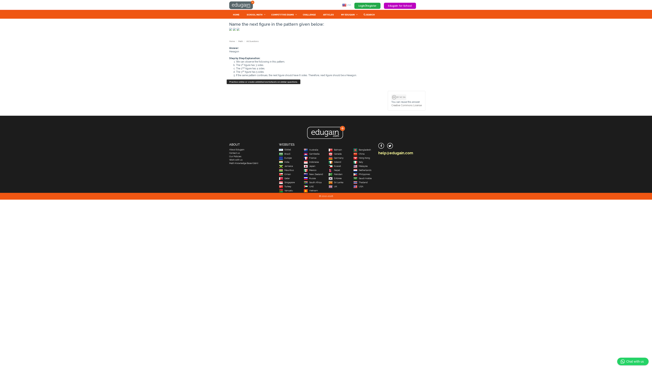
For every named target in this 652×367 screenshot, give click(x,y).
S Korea (338, 178)
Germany (338, 158)
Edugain (242, 5)
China (362, 154)
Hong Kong (364, 158)
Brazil (287, 154)
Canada (338, 154)
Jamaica (288, 166)
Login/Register (367, 5)
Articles (328, 15)
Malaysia (363, 166)
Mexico (312, 170)
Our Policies (235, 156)
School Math (254, 15)
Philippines (364, 174)
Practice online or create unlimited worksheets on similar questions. (263, 82)
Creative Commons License (406, 105)
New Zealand (316, 174)
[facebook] (381, 146)
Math (240, 41)
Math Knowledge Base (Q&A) (243, 163)
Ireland (337, 162)
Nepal (337, 170)
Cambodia (314, 154)
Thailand (363, 182)
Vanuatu (288, 190)
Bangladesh (365, 149)
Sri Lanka (338, 182)
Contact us (234, 153)
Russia (312, 178)
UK (335, 186)
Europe (288, 158)
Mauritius (289, 170)
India (286, 162)
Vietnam (313, 190)
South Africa (315, 182)
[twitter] (390, 146)
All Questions (252, 41)
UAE (311, 186)
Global (287, 149)
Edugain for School (400, 5)
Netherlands (365, 170)
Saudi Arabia (365, 178)
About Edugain (236, 149)
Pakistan (338, 174)
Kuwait (337, 166)
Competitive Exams (282, 15)
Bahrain (338, 149)
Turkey (287, 186)
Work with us (235, 160)
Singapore (289, 182)
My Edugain (348, 15)
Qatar (287, 178)
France (312, 158)
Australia (313, 149)
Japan (312, 166)
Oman (287, 174)
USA (348, 5)
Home (236, 15)
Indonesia (314, 162)
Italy (361, 162)
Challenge (309, 15)
